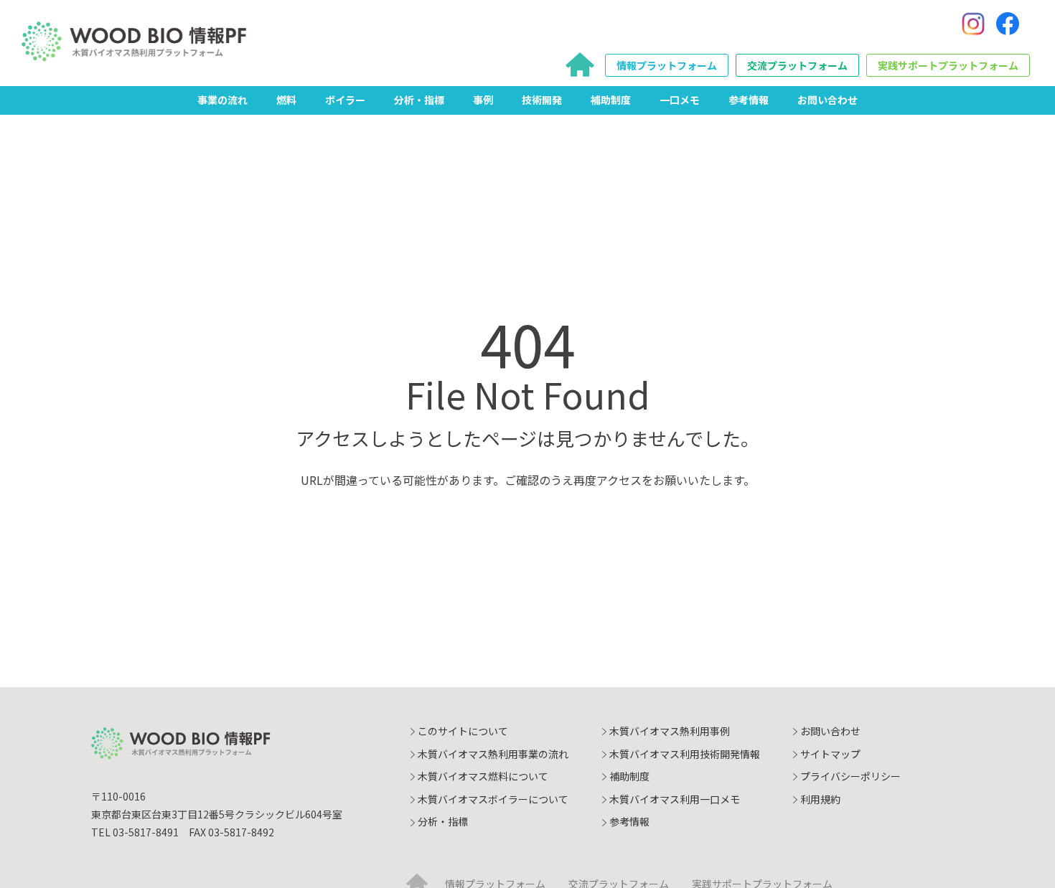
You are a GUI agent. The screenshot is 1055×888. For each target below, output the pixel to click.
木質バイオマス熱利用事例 (669, 731)
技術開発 (542, 100)
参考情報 (748, 100)
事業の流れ (222, 100)
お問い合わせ (827, 100)
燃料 (286, 100)
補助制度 (611, 100)
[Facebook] (1007, 23)
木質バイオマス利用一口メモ (674, 799)
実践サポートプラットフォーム (948, 65)
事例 (483, 100)
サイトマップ (830, 754)
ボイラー (345, 100)
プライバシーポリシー (850, 776)
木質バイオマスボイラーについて (493, 799)
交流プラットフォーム (797, 65)
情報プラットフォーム (666, 65)
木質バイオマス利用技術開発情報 (684, 754)
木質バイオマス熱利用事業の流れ (493, 754)
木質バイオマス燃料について (483, 776)
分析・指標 (419, 100)
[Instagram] (973, 23)
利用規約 (820, 799)
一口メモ (680, 100)
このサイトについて (463, 731)
